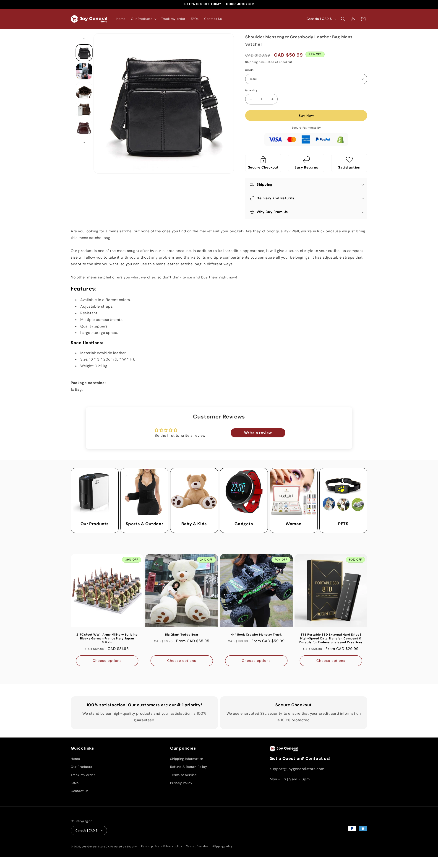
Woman (294, 524)
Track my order (83, 775)
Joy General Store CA (96, 846)
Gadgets (244, 524)
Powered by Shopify (123, 846)
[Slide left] (84, 38)
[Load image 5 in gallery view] (84, 128)
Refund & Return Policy (188, 767)
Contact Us (80, 791)
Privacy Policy (181, 783)
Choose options (107, 660)
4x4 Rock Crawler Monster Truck (256, 634)
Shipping (251, 62)
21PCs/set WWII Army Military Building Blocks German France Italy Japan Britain (107, 638)
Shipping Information (186, 759)
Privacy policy (172, 846)
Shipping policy (222, 846)
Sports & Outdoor (144, 524)
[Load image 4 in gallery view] (84, 109)
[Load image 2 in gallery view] (84, 71)
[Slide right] (84, 142)
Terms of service (197, 846)
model (249, 70)
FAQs (74, 783)
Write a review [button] (258, 432)
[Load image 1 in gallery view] (84, 52)
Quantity (251, 90)
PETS (343, 524)
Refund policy (150, 846)
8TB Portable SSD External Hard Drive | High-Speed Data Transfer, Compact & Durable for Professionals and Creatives (330, 638)
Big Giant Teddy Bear (181, 634)
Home (75, 759)
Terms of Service (183, 775)
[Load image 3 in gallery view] (84, 90)
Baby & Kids (194, 524)
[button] (143, 18)
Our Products (95, 524)
